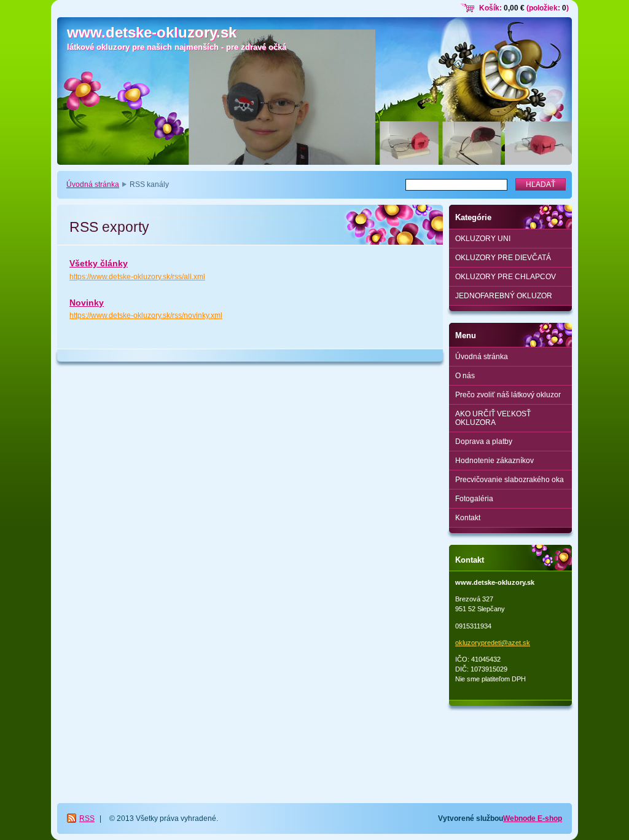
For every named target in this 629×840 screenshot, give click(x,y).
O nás (465, 375)
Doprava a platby (483, 441)
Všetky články (98, 263)
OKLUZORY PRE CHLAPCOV (505, 276)
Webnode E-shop (532, 818)
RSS (87, 818)
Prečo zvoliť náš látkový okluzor (508, 394)
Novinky (86, 302)
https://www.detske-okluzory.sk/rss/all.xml (137, 276)
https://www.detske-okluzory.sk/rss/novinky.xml (145, 315)
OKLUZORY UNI (482, 238)
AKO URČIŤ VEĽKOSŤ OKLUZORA (493, 418)
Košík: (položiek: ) (524, 8)
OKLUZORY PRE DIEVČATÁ (503, 257)
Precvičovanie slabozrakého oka (509, 479)
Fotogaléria (474, 498)
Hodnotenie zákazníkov (494, 460)
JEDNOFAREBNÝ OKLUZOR (503, 295)
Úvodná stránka (92, 184)
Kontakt (467, 517)
